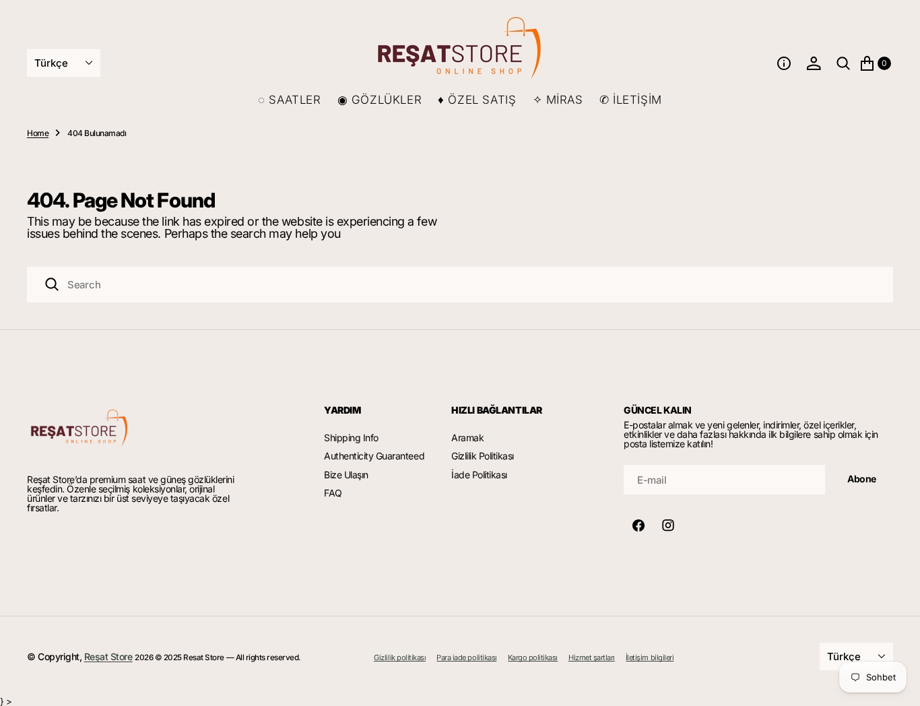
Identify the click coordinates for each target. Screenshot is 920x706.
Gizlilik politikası (400, 658)
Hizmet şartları (591, 658)
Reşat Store (108, 656)
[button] (784, 63)
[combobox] (460, 284)
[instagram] (668, 525)
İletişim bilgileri (649, 658)
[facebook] (638, 525)
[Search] (52, 284)
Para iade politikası (466, 658)
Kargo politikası (533, 658)
